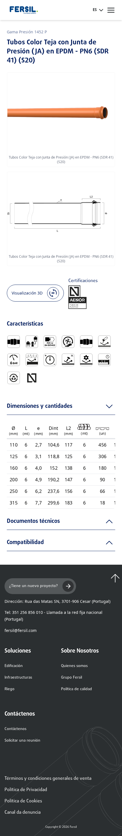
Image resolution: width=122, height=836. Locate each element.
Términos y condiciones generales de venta (48, 778)
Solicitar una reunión (22, 741)
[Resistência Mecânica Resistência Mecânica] (86, 360)
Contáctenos (15, 729)
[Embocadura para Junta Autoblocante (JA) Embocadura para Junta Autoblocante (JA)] (13, 341)
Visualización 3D (27, 293)
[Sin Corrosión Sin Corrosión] (104, 341)
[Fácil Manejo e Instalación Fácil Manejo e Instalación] (68, 341)
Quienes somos (74, 666)
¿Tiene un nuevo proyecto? (33, 586)
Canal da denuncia (23, 812)
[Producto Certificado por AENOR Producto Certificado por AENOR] (32, 378)
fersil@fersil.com (21, 630)
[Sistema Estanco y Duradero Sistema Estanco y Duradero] (104, 360)
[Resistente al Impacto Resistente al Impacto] (68, 360)
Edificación (14, 666)
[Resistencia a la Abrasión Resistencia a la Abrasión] (32, 360)
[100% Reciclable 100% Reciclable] (13, 378)
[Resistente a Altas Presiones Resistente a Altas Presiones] (50, 360)
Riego (9, 689)
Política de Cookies (23, 801)
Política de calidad (76, 689)
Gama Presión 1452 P (27, 31)
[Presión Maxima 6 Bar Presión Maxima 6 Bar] (13, 360)
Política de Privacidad (26, 790)
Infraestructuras (18, 678)
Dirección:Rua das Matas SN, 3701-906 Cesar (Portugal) (57, 601)
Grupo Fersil (71, 678)
